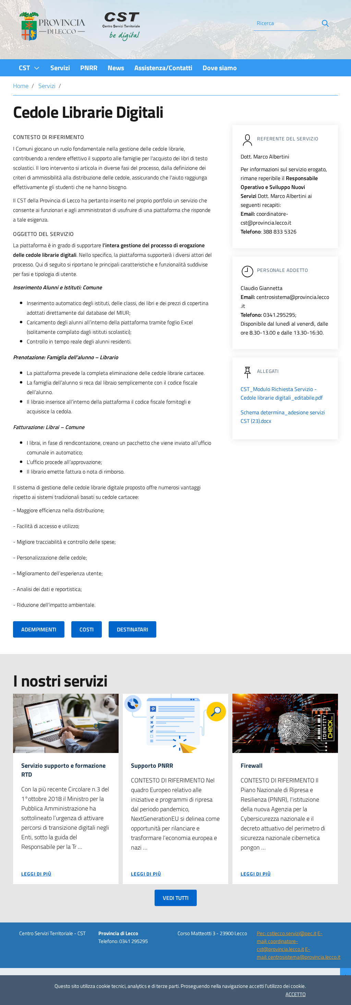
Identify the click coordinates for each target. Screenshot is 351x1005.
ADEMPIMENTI (38, 629)
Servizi (47, 85)
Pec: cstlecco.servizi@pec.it (286, 933)
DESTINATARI (132, 629)
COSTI (87, 629)
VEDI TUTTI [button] (176, 898)
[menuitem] (29, 67)
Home (20, 85)
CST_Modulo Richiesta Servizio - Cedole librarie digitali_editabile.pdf (282, 393)
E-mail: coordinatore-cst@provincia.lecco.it (290, 941)
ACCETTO (296, 994)
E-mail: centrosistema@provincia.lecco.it (298, 953)
